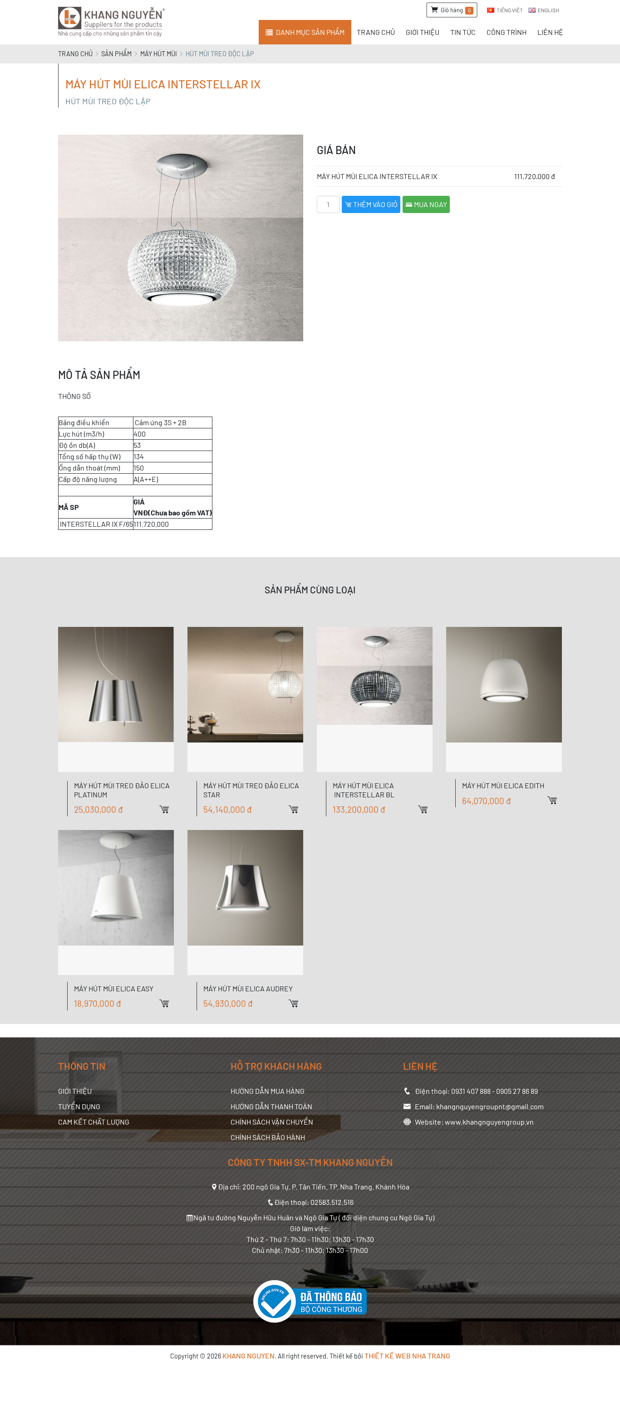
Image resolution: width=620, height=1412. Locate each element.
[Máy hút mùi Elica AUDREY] (245, 902)
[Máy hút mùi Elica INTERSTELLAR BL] (375, 699)
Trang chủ (75, 54)
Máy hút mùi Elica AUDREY (248, 988)
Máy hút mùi (158, 54)
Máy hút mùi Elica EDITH (503, 785)
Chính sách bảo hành (268, 1137)
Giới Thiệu (75, 1091)
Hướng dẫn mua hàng (268, 1091)
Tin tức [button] (463, 32)
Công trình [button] (507, 32)
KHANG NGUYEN (248, 1355)
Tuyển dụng (79, 1106)
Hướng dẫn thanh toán (271, 1106)
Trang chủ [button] (376, 32)
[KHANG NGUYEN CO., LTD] (113, 22)
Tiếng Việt (510, 10)
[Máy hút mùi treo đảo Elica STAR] (245, 699)
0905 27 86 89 (517, 1091)
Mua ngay (430, 204)
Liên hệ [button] (550, 32)
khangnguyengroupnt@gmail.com (490, 1106)
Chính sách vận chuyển (272, 1121)
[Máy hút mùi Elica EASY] (116, 902)
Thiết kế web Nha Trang (407, 1355)
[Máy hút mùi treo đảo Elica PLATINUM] (116, 699)
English (548, 10)
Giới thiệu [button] (422, 32)
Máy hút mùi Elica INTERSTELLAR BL (363, 789)
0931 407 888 (471, 1091)
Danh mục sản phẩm (310, 32)
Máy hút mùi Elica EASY (113, 988)
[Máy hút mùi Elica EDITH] (504, 699)
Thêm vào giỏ (375, 204)
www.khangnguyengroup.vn (489, 1121)
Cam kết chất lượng (93, 1121)
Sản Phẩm (116, 54)
